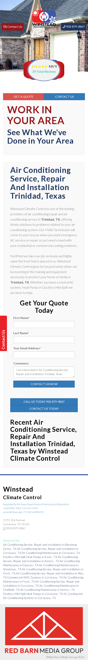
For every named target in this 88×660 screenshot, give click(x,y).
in (51, 553)
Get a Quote (23, 96)
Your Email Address (27, 348)
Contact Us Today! (4, 339)
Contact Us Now (44, 384)
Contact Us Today (44, 408)
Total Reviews (44, 71)
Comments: (21, 363)
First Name (21, 318)
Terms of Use (11, 540)
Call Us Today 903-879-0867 (44, 401)
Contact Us (64, 96)
